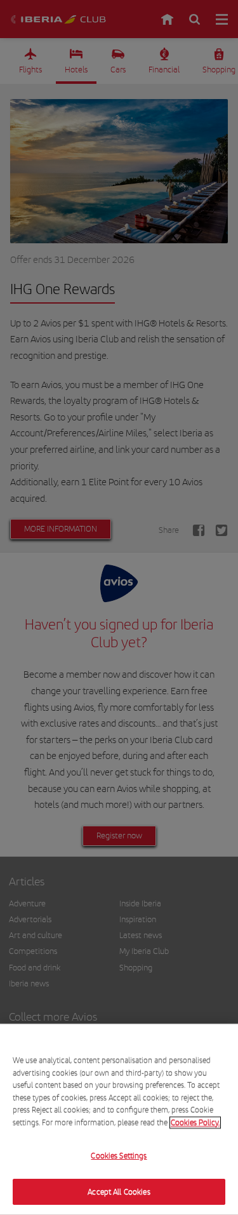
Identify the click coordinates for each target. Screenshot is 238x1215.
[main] (119, 1119)
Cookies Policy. (195, 1122)
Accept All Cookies (119, 1191)
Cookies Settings (119, 1155)
